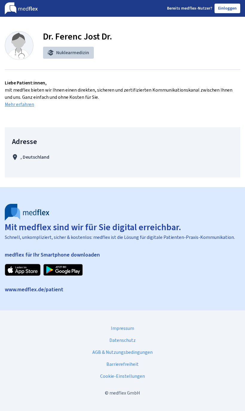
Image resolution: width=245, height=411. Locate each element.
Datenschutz (122, 340)
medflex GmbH (124, 393)
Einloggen (227, 8)
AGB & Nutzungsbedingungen (122, 352)
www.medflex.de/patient (34, 289)
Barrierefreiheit (122, 364)
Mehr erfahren (19, 104)
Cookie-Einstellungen (122, 376)
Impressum (122, 328)
